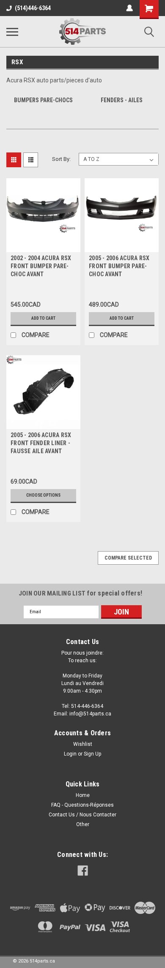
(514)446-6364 (33, 8)
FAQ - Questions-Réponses (82, 805)
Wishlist (82, 744)
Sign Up (92, 754)
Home (83, 795)
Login (70, 754)
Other (82, 824)
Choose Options (43, 495)
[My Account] (129, 8)
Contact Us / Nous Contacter (82, 815)
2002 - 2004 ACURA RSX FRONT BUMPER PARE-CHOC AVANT (41, 266)
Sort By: (61, 159)
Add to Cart (43, 318)
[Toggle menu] (12, 32)
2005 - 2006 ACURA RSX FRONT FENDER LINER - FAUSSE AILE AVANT (41, 443)
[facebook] (82, 870)
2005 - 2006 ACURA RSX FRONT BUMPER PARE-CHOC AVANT (119, 266)
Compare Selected (128, 558)
